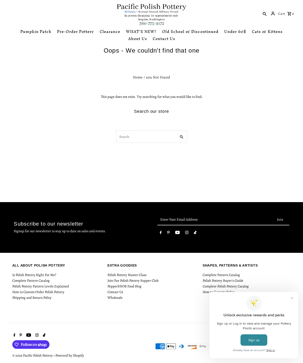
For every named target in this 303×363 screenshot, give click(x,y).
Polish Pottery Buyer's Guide (223, 280)
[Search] (265, 13)
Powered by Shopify (69, 355)
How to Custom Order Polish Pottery (38, 292)
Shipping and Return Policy (32, 297)
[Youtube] (177, 233)
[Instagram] (186, 233)
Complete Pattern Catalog (31, 280)
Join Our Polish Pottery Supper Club (133, 280)
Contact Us (115, 292)
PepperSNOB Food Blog (124, 286)
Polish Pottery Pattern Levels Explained (40, 286)
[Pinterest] (168, 233)
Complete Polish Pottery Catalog (226, 286)
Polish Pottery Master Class (127, 274)
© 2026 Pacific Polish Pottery (32, 355)
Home (138, 77)
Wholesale (115, 297)
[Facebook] (161, 233)
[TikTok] (195, 233)
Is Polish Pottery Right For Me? (34, 274)
